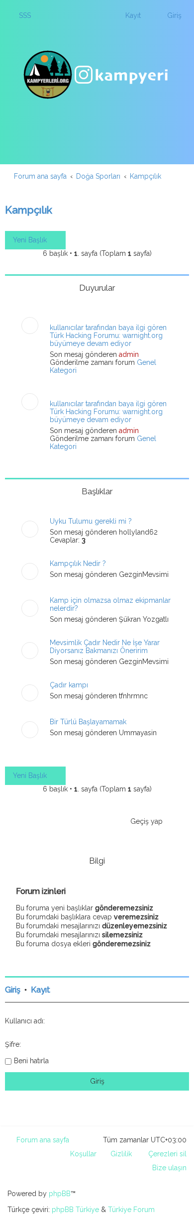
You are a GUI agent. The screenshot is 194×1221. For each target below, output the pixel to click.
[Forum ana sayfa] (97, 75)
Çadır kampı (69, 685)
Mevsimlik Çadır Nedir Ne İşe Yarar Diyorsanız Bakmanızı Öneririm (105, 647)
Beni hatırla (31, 1061)
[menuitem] (20, 15)
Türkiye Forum (131, 1210)
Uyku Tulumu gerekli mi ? (91, 521)
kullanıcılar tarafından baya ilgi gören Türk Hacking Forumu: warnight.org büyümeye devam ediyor (108, 335)
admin (129, 354)
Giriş (12, 990)
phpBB (60, 1194)
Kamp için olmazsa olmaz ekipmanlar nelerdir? (110, 604)
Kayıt (40, 990)
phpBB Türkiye (75, 1210)
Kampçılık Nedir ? (78, 563)
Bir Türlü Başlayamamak (88, 722)
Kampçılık (28, 210)
